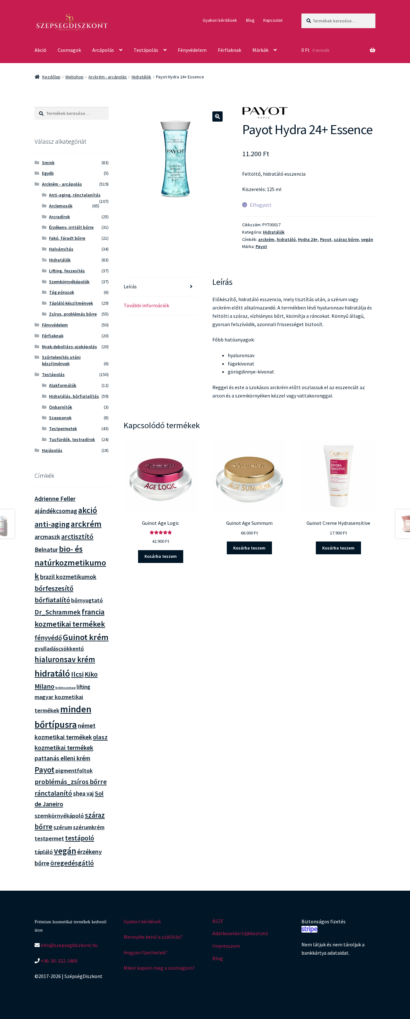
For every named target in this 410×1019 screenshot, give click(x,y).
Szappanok (60, 418)
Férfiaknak (229, 50)
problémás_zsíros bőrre (71, 781)
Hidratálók (141, 77)
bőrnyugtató (87, 600)
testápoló (79, 838)
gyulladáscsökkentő (59, 648)
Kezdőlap (51, 77)
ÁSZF (217, 921)
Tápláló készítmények (71, 303)
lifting (83, 686)
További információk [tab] (146, 305)
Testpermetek (63, 428)
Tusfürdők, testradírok (72, 439)
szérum (62, 827)
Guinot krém (86, 637)
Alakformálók (62, 385)
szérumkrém (88, 827)
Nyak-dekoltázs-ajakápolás (69, 346)
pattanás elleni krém (62, 758)
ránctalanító (53, 793)
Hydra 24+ (308, 239)
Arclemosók (60, 206)
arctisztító (77, 536)
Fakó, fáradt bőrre (67, 238)
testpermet (49, 838)
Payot (326, 239)
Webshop (74, 77)
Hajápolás (52, 450)
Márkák (260, 50)
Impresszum (226, 946)
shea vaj (83, 793)
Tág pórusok (61, 292)
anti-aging (52, 524)
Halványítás (61, 249)
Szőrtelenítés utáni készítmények (61, 360)
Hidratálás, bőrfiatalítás (74, 396)
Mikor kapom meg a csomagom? (159, 968)
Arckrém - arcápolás (107, 77)
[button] (217, 116)
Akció (40, 50)
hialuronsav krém (65, 659)
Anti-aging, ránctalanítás (75, 195)
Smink (48, 162)
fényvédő (48, 637)
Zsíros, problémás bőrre (73, 314)
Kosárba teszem (160, 556)
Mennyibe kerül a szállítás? (153, 937)
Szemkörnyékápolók (69, 282)
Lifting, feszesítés (67, 271)
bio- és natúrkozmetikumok (70, 562)
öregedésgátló (72, 863)
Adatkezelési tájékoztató (240, 933)
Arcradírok (59, 217)
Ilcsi (77, 674)
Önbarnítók (60, 407)
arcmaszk (47, 537)
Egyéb (48, 173)
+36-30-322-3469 (59, 961)
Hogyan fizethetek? (145, 952)
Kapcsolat (273, 20)
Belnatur (46, 549)
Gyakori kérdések (220, 20)
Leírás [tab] (130, 286)
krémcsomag (65, 688)
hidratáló (286, 239)
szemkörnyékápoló (59, 815)
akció (87, 510)
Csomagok (69, 50)
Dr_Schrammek (58, 612)
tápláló (44, 851)
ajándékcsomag (56, 511)
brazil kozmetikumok (68, 577)
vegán (367, 239)
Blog (250, 20)
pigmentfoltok (74, 770)
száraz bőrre (346, 239)
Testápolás (146, 50)
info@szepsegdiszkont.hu (69, 945)
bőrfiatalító (52, 599)
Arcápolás (103, 50)
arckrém (266, 239)
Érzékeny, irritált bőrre (71, 227)
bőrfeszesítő (54, 588)
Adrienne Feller (55, 498)
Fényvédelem (192, 50)
